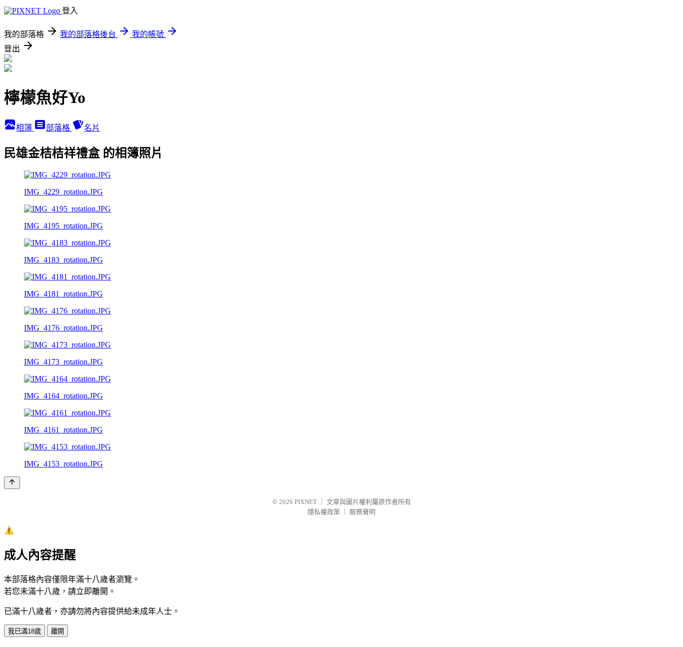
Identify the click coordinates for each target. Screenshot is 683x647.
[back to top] (12, 482)
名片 (92, 128)
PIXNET (305, 502)
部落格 (59, 128)
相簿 (25, 128)
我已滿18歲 (24, 631)
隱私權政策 (324, 512)
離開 (57, 631)
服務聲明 (363, 512)
